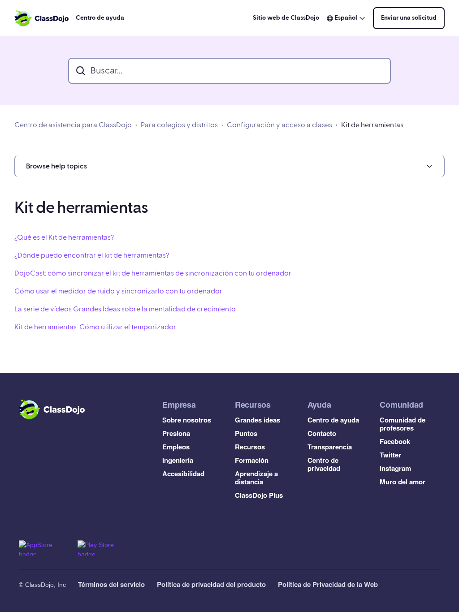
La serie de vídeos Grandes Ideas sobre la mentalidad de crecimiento (125, 309)
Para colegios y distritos (179, 125)
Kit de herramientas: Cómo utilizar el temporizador (95, 327)
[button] (229, 166)
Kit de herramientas (372, 125)
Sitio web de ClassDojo (286, 18)
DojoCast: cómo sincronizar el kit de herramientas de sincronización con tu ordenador (152, 273)
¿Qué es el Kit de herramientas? (64, 237)
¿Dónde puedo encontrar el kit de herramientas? (91, 255)
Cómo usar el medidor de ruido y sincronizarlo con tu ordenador (118, 291)
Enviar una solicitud (409, 18)
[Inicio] (41, 18)
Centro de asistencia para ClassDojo (73, 125)
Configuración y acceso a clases (279, 125)
